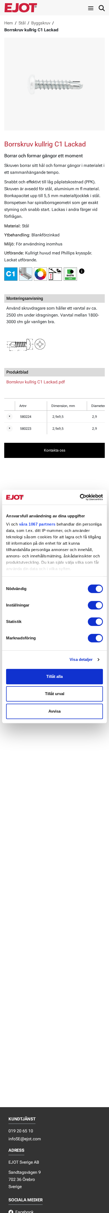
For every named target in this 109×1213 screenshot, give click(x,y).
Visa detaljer (81, 659)
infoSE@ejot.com (24, 1138)
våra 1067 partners (37, 524)
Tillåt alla (54, 676)
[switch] (95, 605)
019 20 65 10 (20, 1130)
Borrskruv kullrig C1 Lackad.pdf (35, 381)
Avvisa (54, 711)
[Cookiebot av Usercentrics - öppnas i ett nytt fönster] (80, 497)
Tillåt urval (54, 693)
